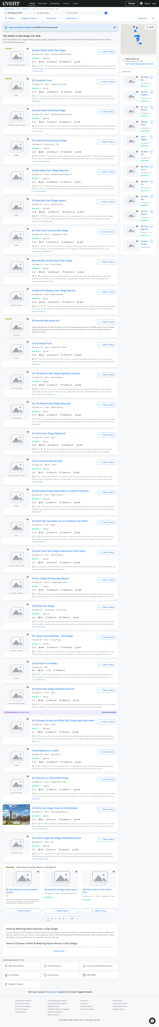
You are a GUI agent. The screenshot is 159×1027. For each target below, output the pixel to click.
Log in (154, 4)
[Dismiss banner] (114, 27)
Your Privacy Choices (87, 1009)
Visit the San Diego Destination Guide (139, 64)
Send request (51, 992)
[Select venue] (151, 77)
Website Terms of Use (120, 1006)
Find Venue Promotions (23, 1006)
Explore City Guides (21, 1009)
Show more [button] (59, 951)
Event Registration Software (57, 1003)
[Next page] (77, 918)
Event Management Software (57, 1001)
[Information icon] (153, 18)
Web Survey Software (55, 1012)
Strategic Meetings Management (59, 1009)
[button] (55, 13)
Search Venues (9, 9)
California (25, 9)
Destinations (55, 4)
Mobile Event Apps (54, 1006)
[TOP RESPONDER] (33, 50)
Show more (39, 71)
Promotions (42, 4)
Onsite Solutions (20, 1012)
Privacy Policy (117, 1001)
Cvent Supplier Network (23, 1001)
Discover (66, 4)
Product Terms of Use (120, 1003)
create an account (24, 27)
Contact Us (84, 1003)
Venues (32, 3)
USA (18, 9)
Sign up (147, 4)
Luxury (75, 4)
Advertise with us (119, 1009)
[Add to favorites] (27, 49)
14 (72, 918)
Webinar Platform (53, 1015)
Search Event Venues (22, 1003)
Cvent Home (84, 1001)
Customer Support (86, 1006)
